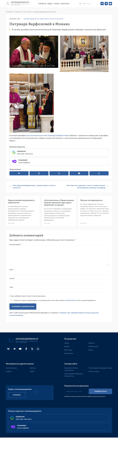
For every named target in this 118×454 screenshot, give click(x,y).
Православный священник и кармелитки (21, 201)
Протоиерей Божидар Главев (100, 368)
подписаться (71, 300)
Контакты (65, 4)
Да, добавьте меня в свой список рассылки (28, 296)
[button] (19, 173)
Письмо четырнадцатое (91, 200)
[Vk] (102, 3)
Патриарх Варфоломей (31, 19)
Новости (18, 12)
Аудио (66, 343)
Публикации (93, 346)
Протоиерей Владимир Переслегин (73, 375)
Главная (9, 12)
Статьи (56, 4)
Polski (32, 371)
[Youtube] (110, 3)
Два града (68, 350)
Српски (33, 368)
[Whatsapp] (38, 348)
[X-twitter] (32, 348)
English (9, 371)
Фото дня (27, 12)
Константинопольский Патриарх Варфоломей (47, 135)
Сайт (11, 287)
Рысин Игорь (94, 371)
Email (12, 278)
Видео (49, 4)
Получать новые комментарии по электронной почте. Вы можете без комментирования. (54, 300)
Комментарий (15, 244)
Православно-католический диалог (51, 19)
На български (11, 368)
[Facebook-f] (26, 348)
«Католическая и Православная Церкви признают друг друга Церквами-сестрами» (59, 202)
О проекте (42, 4)
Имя (11, 269)
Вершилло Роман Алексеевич (71, 369)
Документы (68, 353)
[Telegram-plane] (106, 3)
